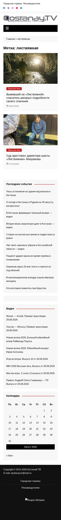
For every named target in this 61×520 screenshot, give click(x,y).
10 (10, 423)
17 (10, 429)
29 (44, 435)
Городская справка (12, 3)
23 (51, 429)
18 (16, 429)
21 (37, 429)
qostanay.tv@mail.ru (21, 473)
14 (37, 423)
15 (44, 423)
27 (30, 435)
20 (30, 429)
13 (30, 423)
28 (37, 435)
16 (51, 423)
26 (23, 435)
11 (17, 423)
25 (16, 435)
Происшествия (14, 89)
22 (44, 429)
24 (10, 435)
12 (23, 423)
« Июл (9, 455)
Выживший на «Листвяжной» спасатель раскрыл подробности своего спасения (27, 98)
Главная (10, 39)
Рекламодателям (31, 3)
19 (23, 429)
